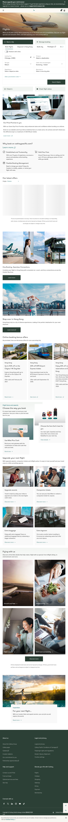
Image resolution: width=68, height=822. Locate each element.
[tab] (9, 46)
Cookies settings (39, 757)
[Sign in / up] (64, 10)
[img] (64, 2)
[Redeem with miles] (6, 52)
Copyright (5, 812)
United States (60, 812)
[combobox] (18, 64)
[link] (34, 107)
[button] (34, 57)
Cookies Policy (10, 819)
